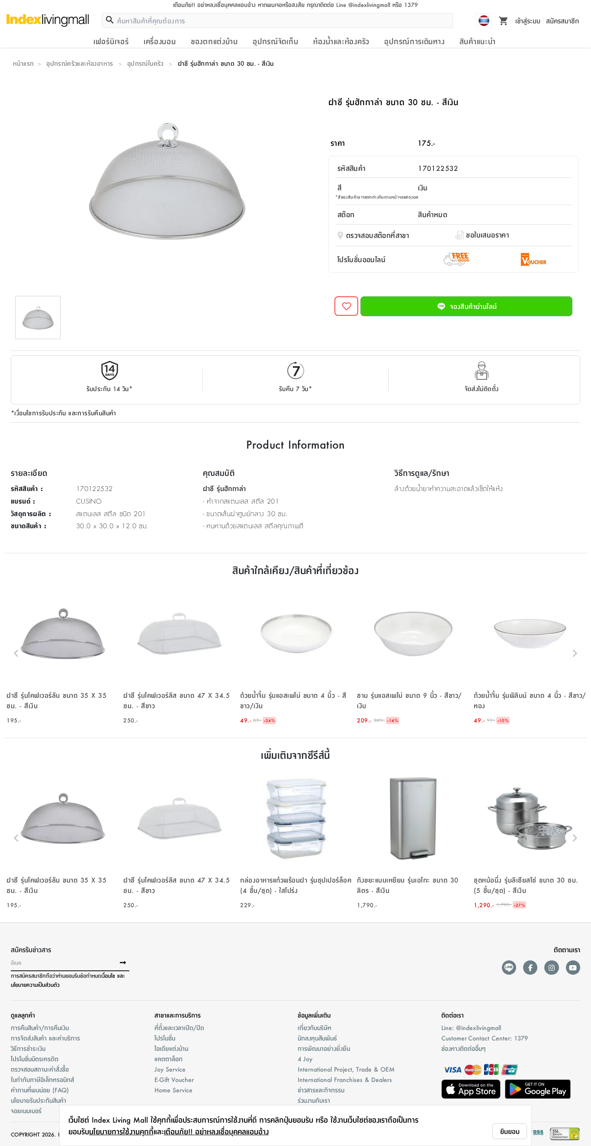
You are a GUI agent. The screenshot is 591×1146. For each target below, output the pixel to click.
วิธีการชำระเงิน (28, 1048)
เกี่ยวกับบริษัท (314, 1027)
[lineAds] (509, 967)
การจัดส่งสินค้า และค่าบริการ (45, 1038)
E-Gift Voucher (174, 1079)
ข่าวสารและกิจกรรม (321, 1090)
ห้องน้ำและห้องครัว (341, 41)
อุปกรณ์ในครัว (145, 63)
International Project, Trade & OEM (346, 1069)
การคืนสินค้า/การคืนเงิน (40, 1027)
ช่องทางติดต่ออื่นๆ (463, 1048)
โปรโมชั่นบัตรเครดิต (34, 1058)
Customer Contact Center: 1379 (484, 1038)
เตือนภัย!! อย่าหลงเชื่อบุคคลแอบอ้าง (216, 1131)
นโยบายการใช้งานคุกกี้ (121, 1131)
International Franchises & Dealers (345, 1079)
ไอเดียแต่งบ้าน (171, 1048)
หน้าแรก (23, 63)
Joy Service (170, 1069)
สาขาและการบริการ (177, 1015)
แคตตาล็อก (168, 1058)
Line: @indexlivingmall (471, 1027)
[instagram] (551, 967)
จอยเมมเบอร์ (26, 1110)
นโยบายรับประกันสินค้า (38, 1100)
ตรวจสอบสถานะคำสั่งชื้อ (40, 1069)
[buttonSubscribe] (122, 963)
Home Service (173, 1090)
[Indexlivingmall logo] (47, 20)
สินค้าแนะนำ (477, 41)
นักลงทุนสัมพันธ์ (317, 1038)
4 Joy (305, 1058)
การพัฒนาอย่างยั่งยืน (324, 1048)
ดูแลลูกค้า (23, 1015)
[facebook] (530, 967)
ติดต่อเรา (452, 1015)
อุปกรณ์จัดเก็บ (275, 41)
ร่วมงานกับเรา (314, 1100)
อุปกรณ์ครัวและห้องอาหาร (79, 63)
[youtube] (573, 967)
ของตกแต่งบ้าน (214, 41)
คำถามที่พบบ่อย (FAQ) (40, 1090)
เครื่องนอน (160, 41)
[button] (62, 653)
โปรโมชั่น (164, 1038)
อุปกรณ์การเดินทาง (414, 41)
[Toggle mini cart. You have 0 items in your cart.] (503, 20)
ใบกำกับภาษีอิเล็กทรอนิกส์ (42, 1079)
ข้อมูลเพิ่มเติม (314, 1015)
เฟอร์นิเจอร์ (110, 41)
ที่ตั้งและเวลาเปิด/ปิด (179, 1027)
